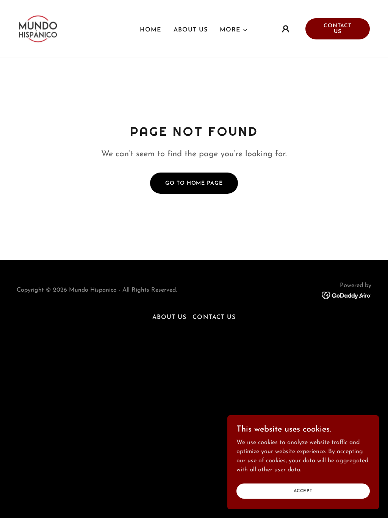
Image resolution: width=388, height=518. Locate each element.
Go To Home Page (193, 183)
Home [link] (150, 30)
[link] (38, 28)
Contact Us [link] (213, 317)
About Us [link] (191, 30)
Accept (303, 490)
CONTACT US (338, 29)
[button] (234, 30)
